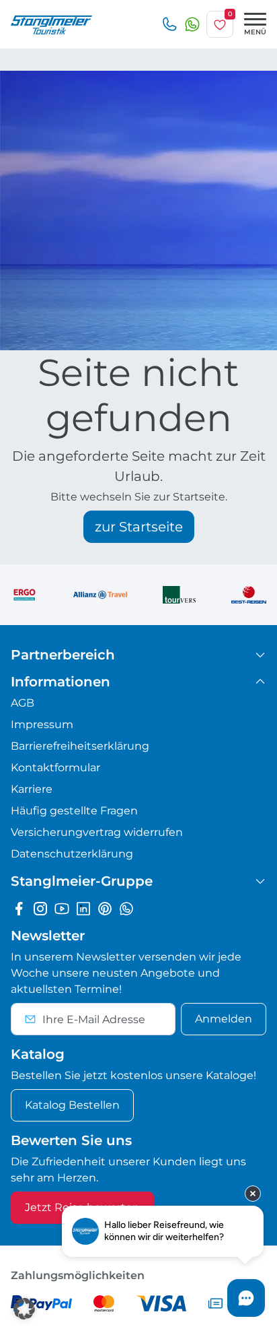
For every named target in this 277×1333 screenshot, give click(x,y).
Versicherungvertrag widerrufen (97, 832)
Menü (255, 32)
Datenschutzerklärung (72, 853)
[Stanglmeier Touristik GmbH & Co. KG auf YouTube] (62, 908)
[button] (24, 1309)
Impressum (42, 724)
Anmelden (223, 1018)
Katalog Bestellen (72, 1105)
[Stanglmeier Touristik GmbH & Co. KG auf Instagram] (40, 908)
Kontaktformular (55, 767)
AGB (22, 702)
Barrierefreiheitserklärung (80, 746)
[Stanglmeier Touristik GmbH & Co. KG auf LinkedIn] (83, 908)
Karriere (31, 789)
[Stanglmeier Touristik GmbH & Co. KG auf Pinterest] (105, 908)
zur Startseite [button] (139, 527)
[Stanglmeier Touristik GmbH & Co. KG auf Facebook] (19, 908)
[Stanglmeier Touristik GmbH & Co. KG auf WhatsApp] (126, 908)
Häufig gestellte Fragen (74, 810)
